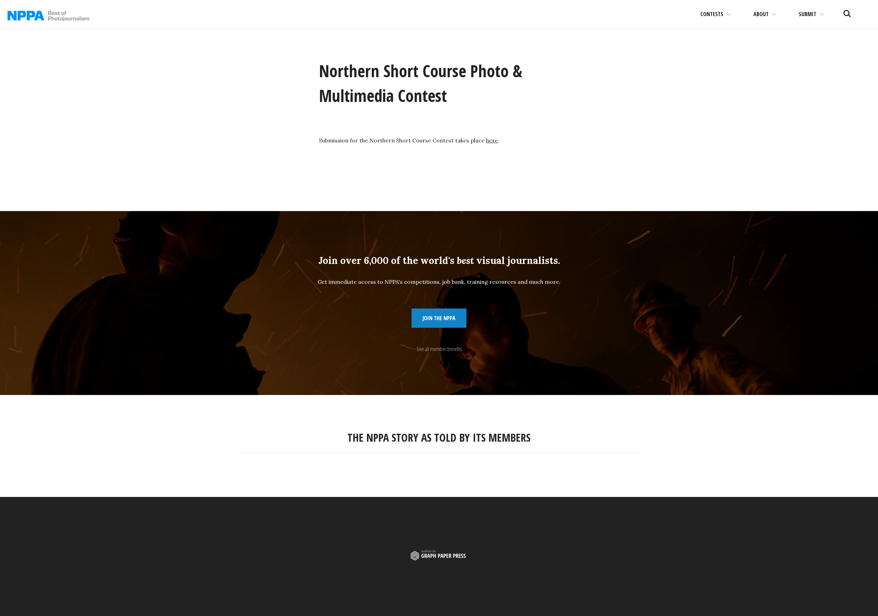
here (492, 140)
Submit (807, 14)
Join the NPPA (439, 318)
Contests (711, 14)
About (761, 14)
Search (847, 11)
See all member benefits (439, 349)
